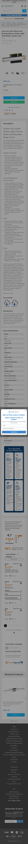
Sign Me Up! (14, 432)
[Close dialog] (26, 410)
